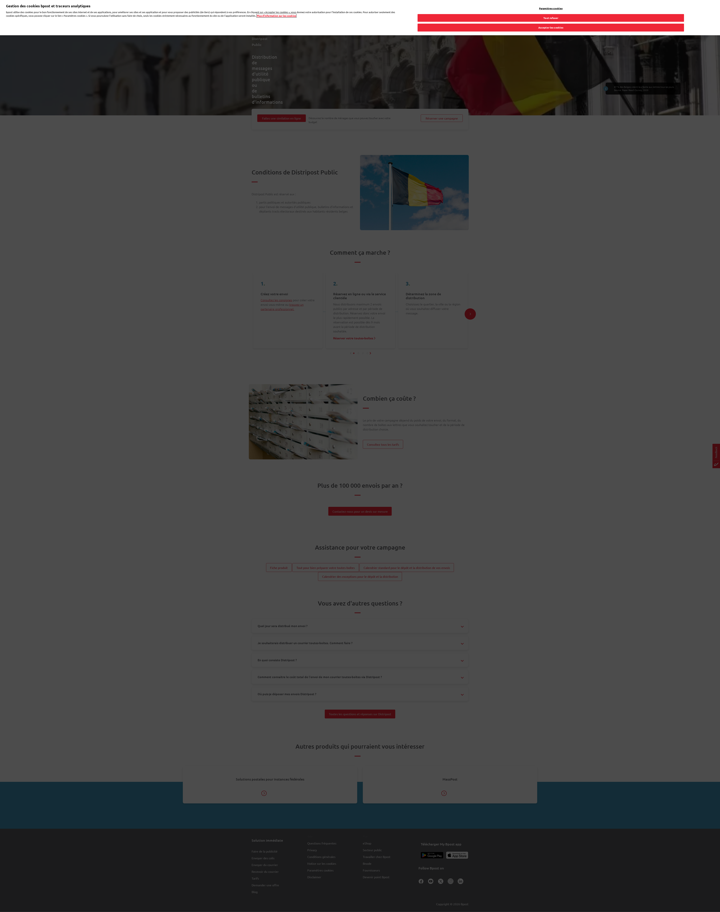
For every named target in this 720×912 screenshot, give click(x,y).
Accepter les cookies (550, 27)
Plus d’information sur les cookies (276, 15)
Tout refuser (550, 18)
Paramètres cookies (550, 8)
